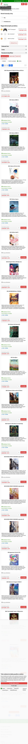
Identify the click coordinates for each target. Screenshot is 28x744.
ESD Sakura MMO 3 (14, 133)
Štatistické (16, 688)
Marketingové (5, 690)
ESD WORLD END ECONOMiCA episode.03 (14, 519)
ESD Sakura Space (14, 199)
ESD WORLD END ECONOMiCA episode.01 (14, 456)
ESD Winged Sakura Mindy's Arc (14, 261)
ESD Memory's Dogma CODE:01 (14, 582)
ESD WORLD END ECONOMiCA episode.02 (14, 486)
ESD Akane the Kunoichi (14, 324)
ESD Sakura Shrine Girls (14, 166)
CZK (26, 1)
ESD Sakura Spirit (14, 232)
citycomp (7, 4)
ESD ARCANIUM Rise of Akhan (14, 291)
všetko (20, 61)
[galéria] (25, 65)
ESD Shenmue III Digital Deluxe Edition (14, 70)
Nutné (3, 688)
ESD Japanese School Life (14, 552)
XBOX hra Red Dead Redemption (12, 39)
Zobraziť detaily (25, 689)
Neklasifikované (13, 690)
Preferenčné (9, 688)
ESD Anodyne (14, 357)
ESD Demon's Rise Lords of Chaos (14, 390)
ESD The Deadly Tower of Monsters (14, 611)
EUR (23, 1)
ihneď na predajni (12, 61)
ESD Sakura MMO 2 (14, 100)
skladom (4, 61)
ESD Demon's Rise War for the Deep (14, 423)
